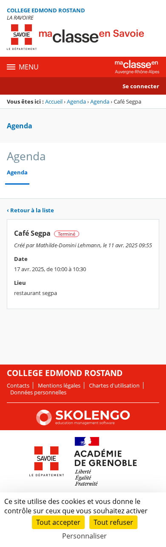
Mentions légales (59, 385)
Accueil (54, 101)
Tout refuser (113, 522)
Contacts (18, 385)
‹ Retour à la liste (30, 210)
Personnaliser (84, 536)
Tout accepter (58, 522)
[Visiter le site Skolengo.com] (83, 423)
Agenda (76, 101)
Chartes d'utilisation (114, 385)
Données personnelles (38, 392)
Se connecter (141, 86)
